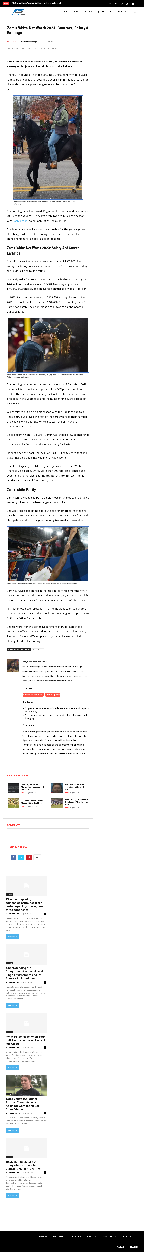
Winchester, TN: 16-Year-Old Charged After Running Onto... (76, 802)
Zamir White (38, 650)
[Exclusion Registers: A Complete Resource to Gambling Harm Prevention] (26, 1148)
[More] (37, 857)
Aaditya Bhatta (12, 914)
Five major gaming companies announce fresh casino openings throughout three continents (25, 905)
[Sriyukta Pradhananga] (12, 708)
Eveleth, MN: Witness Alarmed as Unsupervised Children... (32, 787)
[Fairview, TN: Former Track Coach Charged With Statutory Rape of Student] (56, 788)
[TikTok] (121, 3)
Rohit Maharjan (13, 1113)
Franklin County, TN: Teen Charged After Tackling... (33, 801)
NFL (15, 42)
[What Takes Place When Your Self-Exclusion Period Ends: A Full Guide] (26, 1023)
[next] (79, 3)
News (9, 42)
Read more (12, 937)
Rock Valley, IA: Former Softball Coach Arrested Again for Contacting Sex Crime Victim (23, 1104)
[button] (134, 11)
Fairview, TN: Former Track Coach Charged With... (74, 787)
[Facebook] (104, 3)
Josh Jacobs (20, 220)
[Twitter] (127, 3)
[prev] (75, 3)
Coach (8, 1094)
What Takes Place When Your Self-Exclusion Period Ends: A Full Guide (25, 1040)
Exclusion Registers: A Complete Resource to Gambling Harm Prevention (24, 1165)
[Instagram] (109, 3)
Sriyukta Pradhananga (28, 42)
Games (9, 895)
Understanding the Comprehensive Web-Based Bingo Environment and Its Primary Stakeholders (24, 973)
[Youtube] (133, 3)
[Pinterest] (115, 3)
